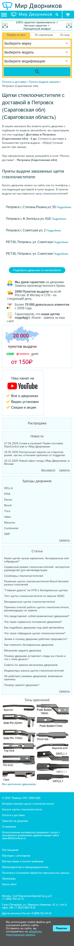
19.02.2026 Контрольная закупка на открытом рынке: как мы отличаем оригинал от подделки (34, 453)
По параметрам (44, 34)
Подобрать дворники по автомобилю (37, 270)
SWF (7, 533)
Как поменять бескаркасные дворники (28, 644)
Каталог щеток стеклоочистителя (22, 809)
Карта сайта (9, 884)
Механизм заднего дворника (22, 650)
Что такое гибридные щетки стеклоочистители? (35, 633)
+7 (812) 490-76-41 (25, 907)
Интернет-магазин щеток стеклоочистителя (28, 803)
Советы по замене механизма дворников (30, 664)
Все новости (48, 470)
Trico (7, 511)
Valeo (7, 516)
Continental (11, 528)
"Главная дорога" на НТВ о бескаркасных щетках (36, 590)
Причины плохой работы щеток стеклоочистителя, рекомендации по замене (36, 609)
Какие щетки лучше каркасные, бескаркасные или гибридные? (36, 560)
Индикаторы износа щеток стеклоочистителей (34, 670)
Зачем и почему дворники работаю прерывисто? (35, 639)
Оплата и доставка (13, 815)
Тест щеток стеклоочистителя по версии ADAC (34, 595)
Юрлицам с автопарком (16, 855)
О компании (9, 826)
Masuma (9, 522)
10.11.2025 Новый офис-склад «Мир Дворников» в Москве (36, 462)
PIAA (7, 493)
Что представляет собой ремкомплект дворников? (36, 616)
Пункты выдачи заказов (44, 81)
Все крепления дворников (19, 784)
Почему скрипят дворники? (21, 685)
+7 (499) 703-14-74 (12, 898)
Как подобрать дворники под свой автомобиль (34, 627)
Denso (8, 499)
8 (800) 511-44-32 (41, 913)
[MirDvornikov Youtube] (37, 393)
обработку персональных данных (24, 933)
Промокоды (9, 878)
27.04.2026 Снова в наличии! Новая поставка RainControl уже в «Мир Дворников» (33, 445)
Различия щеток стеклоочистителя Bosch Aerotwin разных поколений (36, 583)
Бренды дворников (37, 481)
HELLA (8, 488)
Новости (37, 436)
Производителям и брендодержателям (25, 867)
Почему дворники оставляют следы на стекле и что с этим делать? (35, 657)
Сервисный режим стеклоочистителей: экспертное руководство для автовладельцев (37, 568)
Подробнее (63, 207)
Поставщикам (10, 849)
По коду (65, 34)
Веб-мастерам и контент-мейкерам (22, 861)
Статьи (37, 551)
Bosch (8, 505)
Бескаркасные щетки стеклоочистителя (29, 601)
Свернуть (64, 470)
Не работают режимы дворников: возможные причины (33, 678)
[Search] (37, 72)
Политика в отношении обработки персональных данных (35, 872)
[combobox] (37, 43)
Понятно (61, 928)
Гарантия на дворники (15, 820)
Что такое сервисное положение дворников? (33, 621)
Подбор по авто (16, 34)
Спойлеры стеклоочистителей (23, 575)
